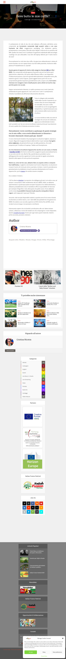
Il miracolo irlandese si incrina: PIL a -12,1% (53, 303)
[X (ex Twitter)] (29, 503)
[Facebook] (33, 503)
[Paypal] (29, 512)
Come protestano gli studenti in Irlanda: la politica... (37, 566)
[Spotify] (33, 512)
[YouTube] (41, 503)
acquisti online (14, 240)
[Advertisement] (33, 34)
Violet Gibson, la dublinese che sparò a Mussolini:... (37, 551)
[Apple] (24, 512)
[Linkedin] (24, 508)
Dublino (22, 240)
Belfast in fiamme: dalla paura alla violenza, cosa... (53, 314)
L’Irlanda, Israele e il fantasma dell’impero (52, 323)
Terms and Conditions (16, 649)
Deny (44, 652)
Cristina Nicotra (37, 19)
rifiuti (44, 240)
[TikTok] (41, 512)
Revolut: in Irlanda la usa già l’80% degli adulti (24, 313)
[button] (63, 638)
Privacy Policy (44, 656)
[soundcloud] (29, 508)
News (33, 12)
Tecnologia (51, 240)
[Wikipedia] (33, 508)
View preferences (57, 652)
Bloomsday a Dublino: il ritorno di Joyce (24, 323)
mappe (34, 240)
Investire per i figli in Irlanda (37, 558)
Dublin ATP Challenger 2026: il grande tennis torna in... (24, 304)
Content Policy (6, 649)
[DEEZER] (37, 512)
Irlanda (28, 240)
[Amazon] (41, 508)
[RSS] (37, 503)
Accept (31, 652)
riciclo (40, 240)
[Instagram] (24, 503)
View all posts (10, 350)
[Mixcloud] (37, 508)
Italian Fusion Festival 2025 (37, 572)
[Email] (39, 230)
